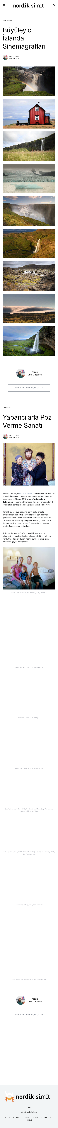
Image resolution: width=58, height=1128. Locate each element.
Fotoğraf (7, 20)
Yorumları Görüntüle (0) (27, 388)
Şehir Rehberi (46, 1118)
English (30, 1120)
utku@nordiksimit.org (29, 1112)
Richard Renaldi (26, 493)
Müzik (7, 1118)
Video (35, 1118)
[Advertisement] (29, 1055)
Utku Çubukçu (14, 56)
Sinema (16, 1118)
